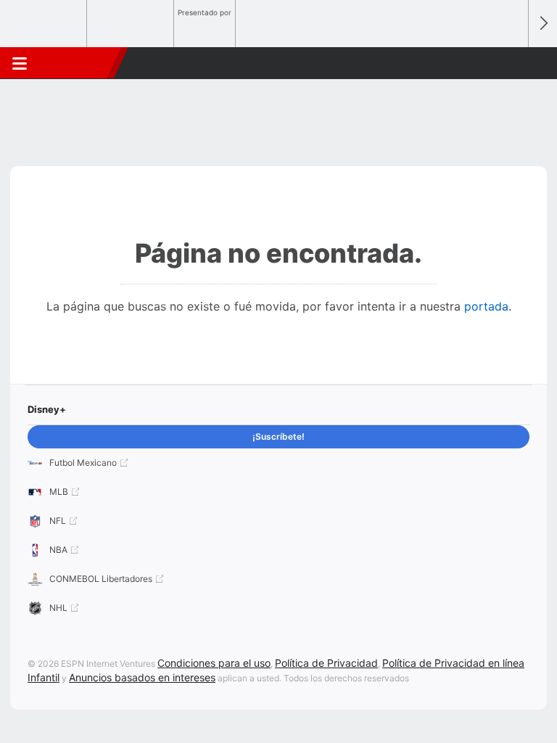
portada (486, 306)
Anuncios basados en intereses (142, 677)
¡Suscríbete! (278, 436)
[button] (509, 63)
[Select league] (44, 24)
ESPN (78, 63)
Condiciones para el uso (214, 663)
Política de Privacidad (326, 663)
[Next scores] (542, 23)
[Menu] (19, 63)
